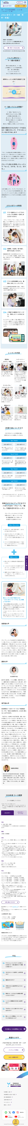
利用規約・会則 (7, 1092)
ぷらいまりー (7, 813)
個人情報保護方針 (7, 1097)
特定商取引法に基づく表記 (9, 1094)
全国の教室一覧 (7, 1099)
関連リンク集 (6, 1105)
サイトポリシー (7, 1102)
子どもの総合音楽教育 (10, 9)
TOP (2, 9)
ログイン (20, 2)
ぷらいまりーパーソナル (21, 812)
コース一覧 (19, 9)
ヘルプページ (15, 906)
